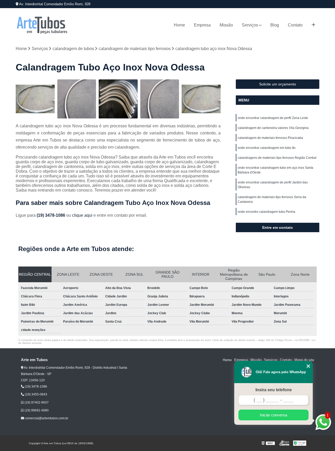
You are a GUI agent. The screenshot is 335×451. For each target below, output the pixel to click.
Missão (226, 25)
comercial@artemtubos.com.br (46, 418)
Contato (295, 25)
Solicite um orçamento (277, 84)
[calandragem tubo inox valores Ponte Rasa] (159, 98)
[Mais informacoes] (313, 25)
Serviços (250, 25)
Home (179, 25)
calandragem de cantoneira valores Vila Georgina (273, 128)
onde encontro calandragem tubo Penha (266, 212)
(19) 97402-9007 (36, 402)
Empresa (202, 25)
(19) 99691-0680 (36, 410)
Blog (274, 25)
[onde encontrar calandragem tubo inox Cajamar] (118, 98)
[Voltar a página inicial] (42, 25)
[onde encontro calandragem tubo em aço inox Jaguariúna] (35, 98)
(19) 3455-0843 (35, 394)
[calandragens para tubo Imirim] (76, 98)
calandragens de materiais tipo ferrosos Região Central (277, 158)
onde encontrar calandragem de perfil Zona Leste (273, 118)
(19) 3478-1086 (51, 215)
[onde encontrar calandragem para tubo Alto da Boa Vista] (201, 98)
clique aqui (82, 215)
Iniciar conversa (273, 415)
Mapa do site (304, 360)
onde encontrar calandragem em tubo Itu (266, 148)
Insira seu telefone (273, 390)
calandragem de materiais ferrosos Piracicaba (270, 138)
